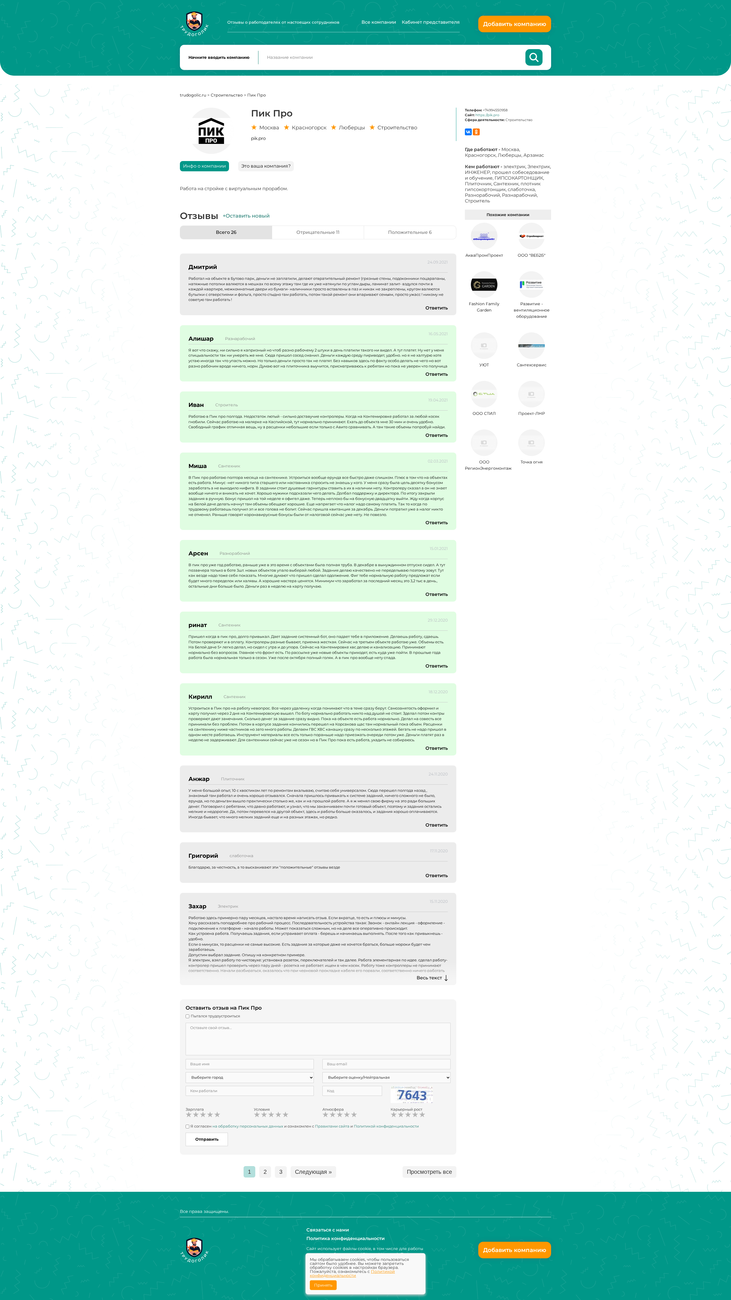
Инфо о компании (204, 166)
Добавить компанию (514, 24)
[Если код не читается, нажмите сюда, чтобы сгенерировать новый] (412, 1094)
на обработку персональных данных (247, 1126)
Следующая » (313, 1172)
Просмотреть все (429, 1172)
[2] (196, 1115)
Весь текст (429, 977)
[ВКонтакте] (468, 131)
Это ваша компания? (266, 166)
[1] (189, 1115)
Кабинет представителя (431, 22)
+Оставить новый (246, 216)
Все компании (379, 22)
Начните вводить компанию (219, 57)
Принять (323, 1285)
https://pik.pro (487, 115)
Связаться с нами (327, 1230)
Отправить (206, 1139)
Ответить (436, 308)
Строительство (227, 95)
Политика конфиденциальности (345, 1238)
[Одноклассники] (476, 131)
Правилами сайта (332, 1126)
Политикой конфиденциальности (386, 1126)
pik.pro (258, 138)
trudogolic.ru (193, 95)
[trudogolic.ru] (194, 23)
